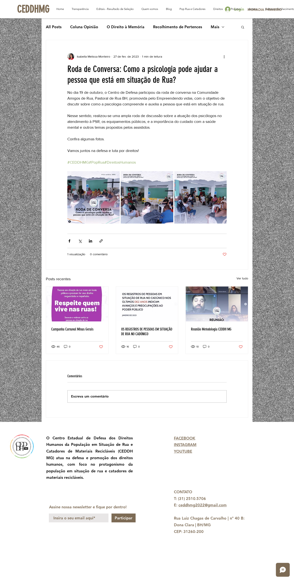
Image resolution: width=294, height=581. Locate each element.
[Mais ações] (224, 56)
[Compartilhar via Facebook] (69, 241)
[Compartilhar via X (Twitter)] (80, 241)
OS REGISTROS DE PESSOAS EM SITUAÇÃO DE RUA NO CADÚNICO (146, 331)
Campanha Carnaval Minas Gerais (72, 329)
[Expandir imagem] (93, 197)
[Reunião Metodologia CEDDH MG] (217, 304)
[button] (243, 27)
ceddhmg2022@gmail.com (202, 505)
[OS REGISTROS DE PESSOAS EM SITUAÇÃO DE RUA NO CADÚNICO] (147, 304)
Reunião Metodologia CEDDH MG (211, 329)
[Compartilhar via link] (101, 241)
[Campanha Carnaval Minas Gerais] (77, 304)
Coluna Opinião (84, 26)
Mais (215, 26)
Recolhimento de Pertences (177, 26)
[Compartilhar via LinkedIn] (90, 241)
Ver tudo (242, 278)
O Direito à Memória (125, 26)
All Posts (54, 26)
